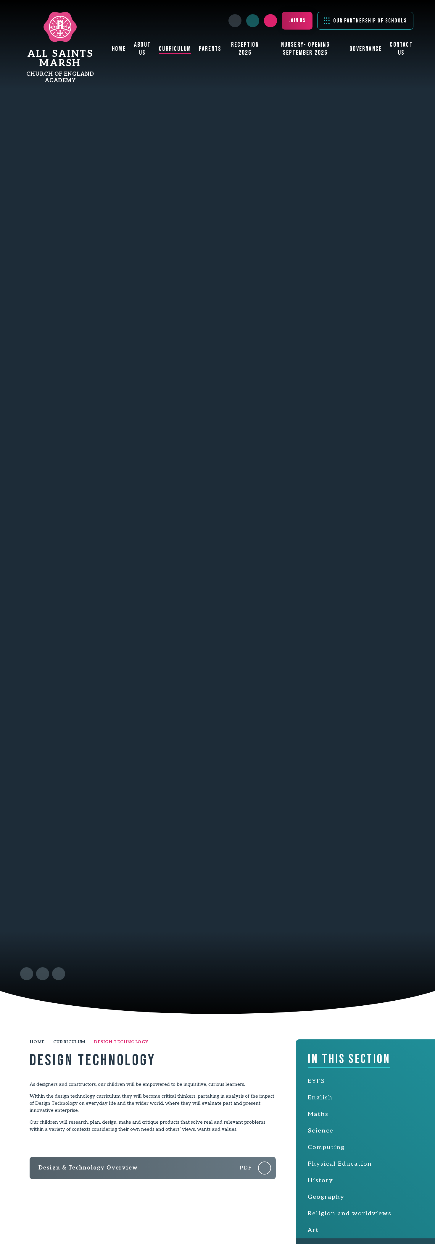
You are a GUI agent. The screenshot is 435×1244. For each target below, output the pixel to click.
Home (37, 1041)
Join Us (297, 20)
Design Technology (121, 1041)
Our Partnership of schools (370, 20)
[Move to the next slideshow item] (42, 973)
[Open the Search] (270, 20)
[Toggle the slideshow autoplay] (58, 973)
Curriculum (69, 1041)
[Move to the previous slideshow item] (26, 973)
